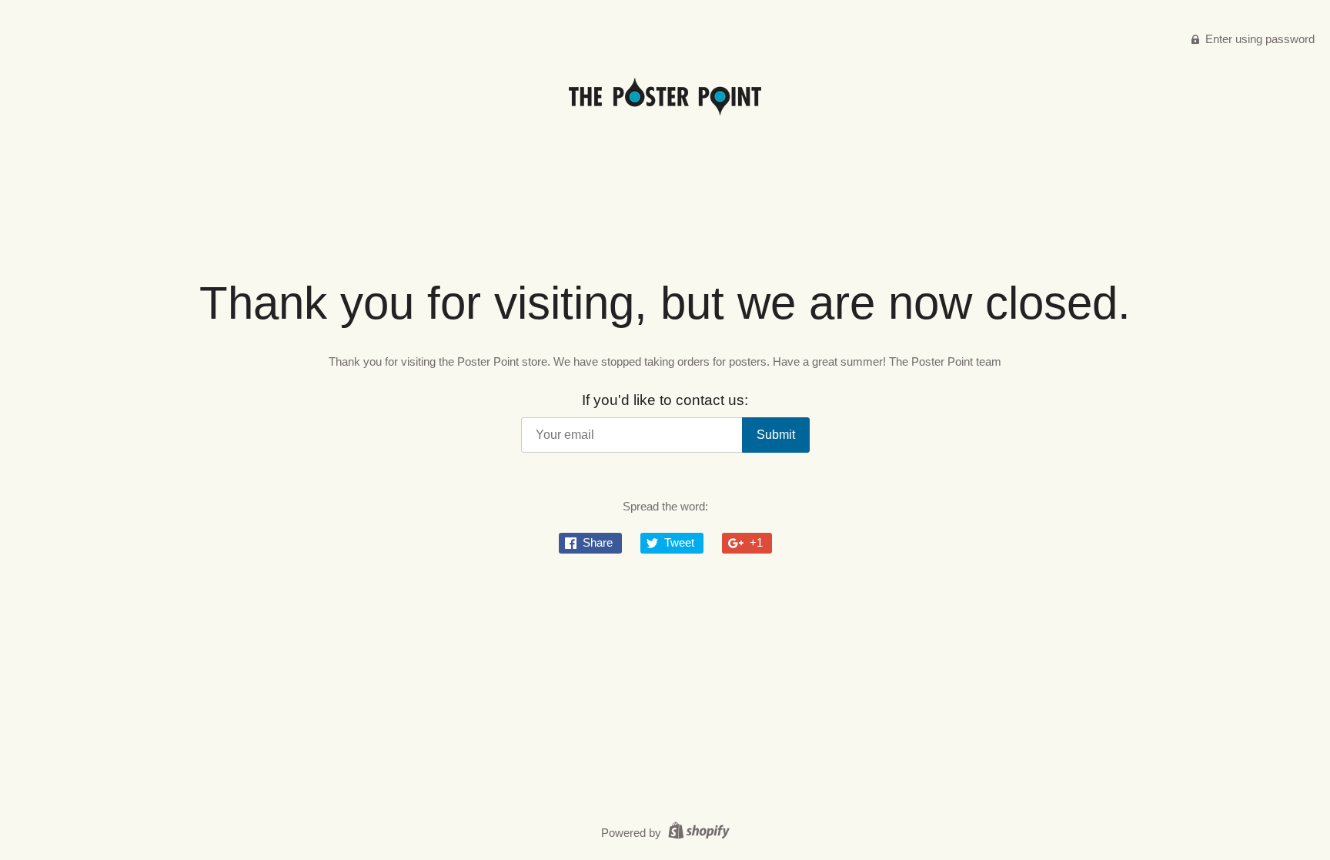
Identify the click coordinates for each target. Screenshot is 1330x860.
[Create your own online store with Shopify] (697, 832)
